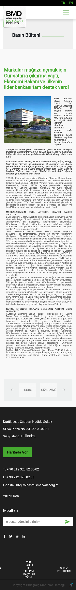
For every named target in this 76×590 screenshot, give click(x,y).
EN (71, 3)
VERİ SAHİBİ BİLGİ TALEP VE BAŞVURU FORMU (29, 570)
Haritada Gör (17, 452)
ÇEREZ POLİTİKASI (64, 570)
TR (63, 3)
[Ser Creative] (71, 585)
